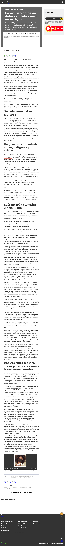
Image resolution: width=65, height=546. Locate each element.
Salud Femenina (18, 9)
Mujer (30, 487)
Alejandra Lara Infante (12, 50)
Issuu (11, 470)
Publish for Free (33, 470)
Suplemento (6, 487)
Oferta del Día (22, 523)
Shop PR (20, 525)
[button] (7, 56)
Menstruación (7, 488)
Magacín (3, 525)
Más (15, 2)
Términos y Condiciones (20, 534)
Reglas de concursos (19, 532)
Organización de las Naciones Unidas (14, 171)
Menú (4, 2)
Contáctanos (4, 532)
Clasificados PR (22, 527)
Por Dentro (4, 527)
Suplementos (9, 9)
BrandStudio (14, 487)
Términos (56, 21)
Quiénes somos (4, 534)
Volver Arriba (61, 516)
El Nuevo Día (4, 523)
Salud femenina (23, 487)
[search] (62, 2)
